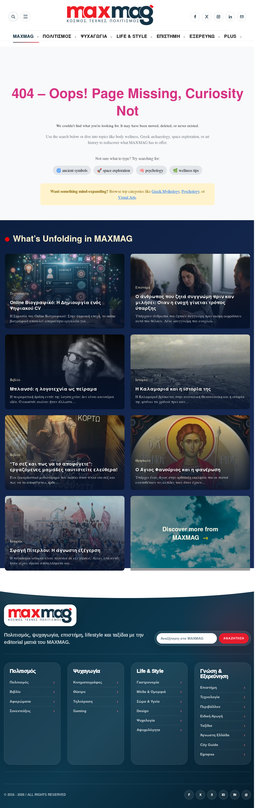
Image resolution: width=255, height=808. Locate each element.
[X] (206, 16)
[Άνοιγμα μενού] (25, 16)
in (234, 795)
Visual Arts (127, 197)
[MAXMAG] (110, 14)
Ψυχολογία (146, 720)
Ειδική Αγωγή (211, 716)
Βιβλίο (15, 692)
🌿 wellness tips (186, 170)
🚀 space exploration (113, 170)
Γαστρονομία (148, 682)
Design (143, 711)
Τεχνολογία (210, 697)
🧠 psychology (151, 170)
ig (223, 795)
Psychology (190, 191)
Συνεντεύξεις (20, 711)
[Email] (242, 16)
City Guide (209, 745)
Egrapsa (207, 754)
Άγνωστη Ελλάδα (214, 735)
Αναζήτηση (233, 638)
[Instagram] (218, 16)
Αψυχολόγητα (148, 730)
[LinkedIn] (230, 16)
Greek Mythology (166, 191)
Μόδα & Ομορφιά (151, 692)
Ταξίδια (206, 726)
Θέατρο (79, 692)
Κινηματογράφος (87, 682)
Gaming (79, 711)
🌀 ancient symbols (71, 170)
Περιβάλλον (210, 707)
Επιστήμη (208, 687)
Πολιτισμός (19, 682)
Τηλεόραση (83, 701)
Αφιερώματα (20, 701)
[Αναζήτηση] (13, 16)
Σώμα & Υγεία (148, 701)
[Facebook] (195, 16)
